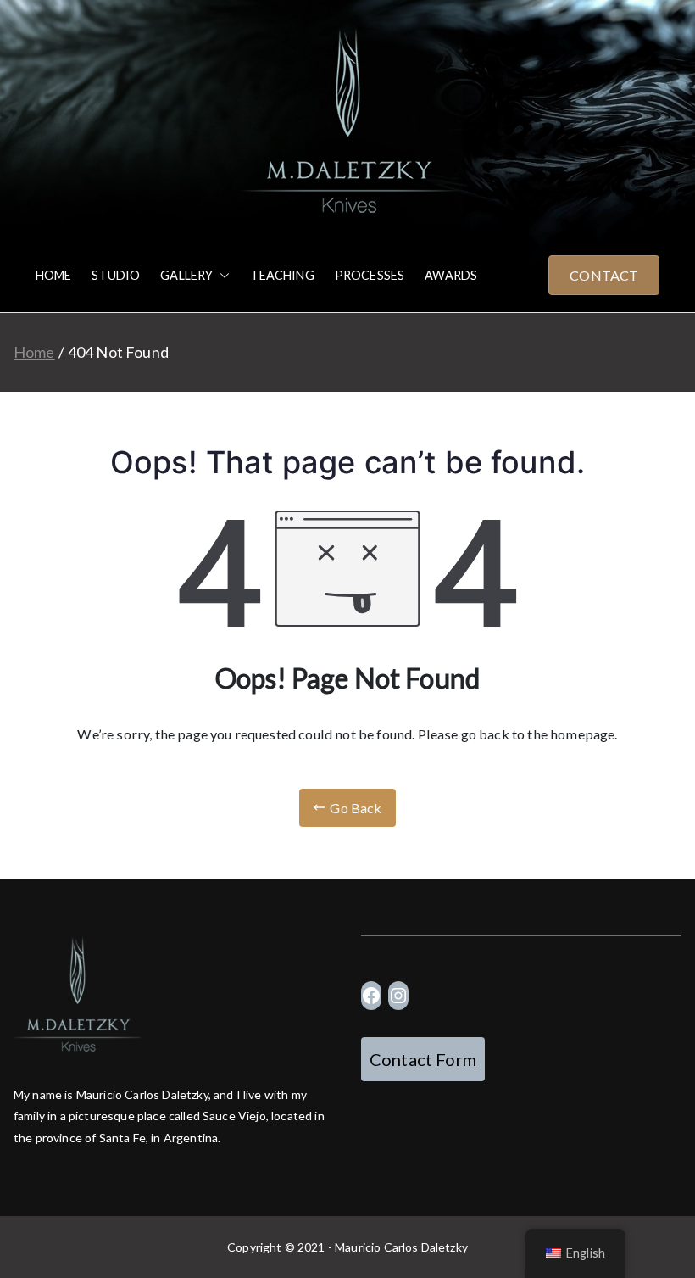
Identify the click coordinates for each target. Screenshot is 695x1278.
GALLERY (186, 275)
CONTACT (604, 275)
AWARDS (451, 275)
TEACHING (282, 275)
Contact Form (423, 1059)
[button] (221, 276)
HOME (54, 275)
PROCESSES (369, 275)
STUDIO (116, 275)
